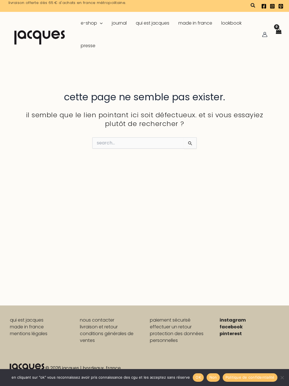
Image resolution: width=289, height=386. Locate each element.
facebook (231, 327)
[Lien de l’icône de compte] (265, 34)
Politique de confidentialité (250, 377)
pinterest (231, 333)
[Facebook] (263, 6)
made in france (27, 327)
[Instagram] (272, 6)
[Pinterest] (280, 6)
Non (213, 377)
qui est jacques (26, 320)
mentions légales (28, 333)
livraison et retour (99, 327)
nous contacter (97, 320)
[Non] (282, 377)
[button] (253, 6)
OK (198, 377)
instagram (233, 320)
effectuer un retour (171, 327)
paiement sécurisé (170, 320)
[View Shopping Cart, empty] (278, 34)
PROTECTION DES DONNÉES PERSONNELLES (176, 337)
